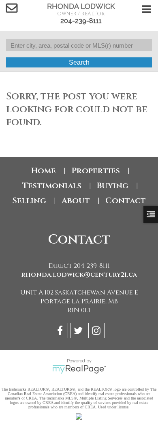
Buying (112, 185)
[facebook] (61, 332)
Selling (29, 200)
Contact (125, 200)
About (76, 200)
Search (79, 62)
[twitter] (79, 332)
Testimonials (51, 185)
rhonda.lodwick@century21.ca (79, 274)
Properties (95, 170)
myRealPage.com (79, 369)
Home (43, 170)
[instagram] (97, 332)
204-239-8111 (81, 21)
